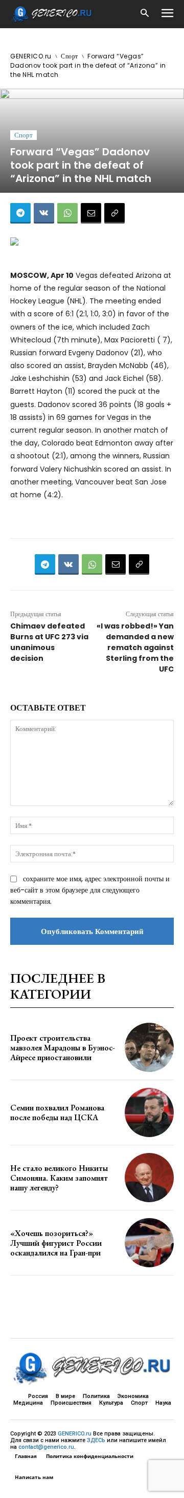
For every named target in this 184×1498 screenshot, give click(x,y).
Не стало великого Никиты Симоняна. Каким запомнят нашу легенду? (59, 1178)
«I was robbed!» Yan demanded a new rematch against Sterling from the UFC (135, 647)
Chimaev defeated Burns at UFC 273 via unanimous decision (49, 642)
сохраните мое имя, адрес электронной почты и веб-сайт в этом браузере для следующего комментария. (90, 890)
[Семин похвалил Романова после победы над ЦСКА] (149, 1112)
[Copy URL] (114, 213)
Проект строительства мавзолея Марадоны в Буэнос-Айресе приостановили (62, 1048)
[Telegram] (20, 213)
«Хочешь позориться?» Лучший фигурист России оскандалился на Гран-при (56, 1243)
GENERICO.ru (31, 56)
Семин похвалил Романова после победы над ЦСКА (57, 1112)
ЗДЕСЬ (96, 1440)
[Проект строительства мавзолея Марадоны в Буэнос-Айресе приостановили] (149, 1047)
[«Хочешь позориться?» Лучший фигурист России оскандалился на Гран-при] (149, 1242)
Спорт (69, 56)
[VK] (44, 213)
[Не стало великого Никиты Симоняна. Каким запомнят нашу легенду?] (149, 1177)
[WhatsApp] (67, 213)
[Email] (91, 213)
